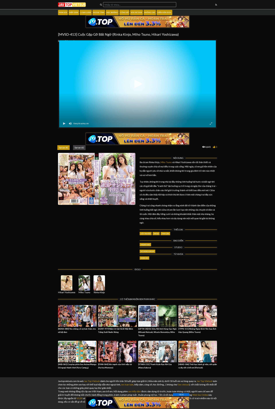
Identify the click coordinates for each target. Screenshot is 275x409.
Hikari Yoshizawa (66, 292)
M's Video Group (147, 251)
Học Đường (112, 12)
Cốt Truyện (146, 233)
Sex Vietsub (136, 12)
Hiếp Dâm (73, 12)
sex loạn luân (127, 384)
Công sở (124, 12)
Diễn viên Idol (164, 12)
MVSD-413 (144, 258)
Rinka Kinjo (99, 292)
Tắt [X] (181, 395)
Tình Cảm (165, 233)
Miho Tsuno (166, 162)
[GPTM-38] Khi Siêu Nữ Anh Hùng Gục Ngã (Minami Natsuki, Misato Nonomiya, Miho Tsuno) (157, 332)
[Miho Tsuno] (84, 283)
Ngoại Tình (98, 12)
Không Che (149, 12)
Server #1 (63, 147)
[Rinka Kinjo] (99, 283)
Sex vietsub (183, 384)
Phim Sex (63, 12)
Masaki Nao (145, 245)
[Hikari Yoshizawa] (66, 283)
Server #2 (79, 147)
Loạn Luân (85, 12)
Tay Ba (156, 233)
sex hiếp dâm (134, 391)
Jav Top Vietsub (92, 381)
